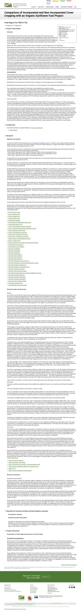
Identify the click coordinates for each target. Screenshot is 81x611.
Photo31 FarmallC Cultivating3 (17, 279)
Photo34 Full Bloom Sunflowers (17, 265)
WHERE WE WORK (50, 7)
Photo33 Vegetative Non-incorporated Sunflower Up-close (24, 273)
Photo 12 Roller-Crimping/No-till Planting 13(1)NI (22, 228)
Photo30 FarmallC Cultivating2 (17, 277)
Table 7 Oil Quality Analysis (15, 460)
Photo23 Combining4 (14, 253)
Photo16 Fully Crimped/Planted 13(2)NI (19, 238)
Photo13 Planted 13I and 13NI (16, 230)
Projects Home (7, 587)
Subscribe (45, 576)
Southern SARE (33, 591)
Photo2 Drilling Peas (14, 218)
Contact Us (50, 593)
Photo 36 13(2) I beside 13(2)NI (17, 281)
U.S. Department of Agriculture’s (11, 604)
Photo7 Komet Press (14, 212)
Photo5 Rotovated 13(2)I (15, 283)
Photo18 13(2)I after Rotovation (17, 271)
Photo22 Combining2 (14, 250)
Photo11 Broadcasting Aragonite (17, 232)
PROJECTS (33, 7)
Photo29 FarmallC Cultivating (16, 275)
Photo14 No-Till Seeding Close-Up (18, 234)
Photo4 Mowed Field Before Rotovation (19, 222)
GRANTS (57, 7)
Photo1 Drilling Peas (14, 216)
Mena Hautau (13, 130)
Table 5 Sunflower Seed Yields (16, 462)
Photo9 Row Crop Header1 (15, 244)
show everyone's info (37, 128)
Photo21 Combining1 (14, 248)
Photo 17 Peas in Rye (14, 240)
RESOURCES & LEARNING (66, 7)
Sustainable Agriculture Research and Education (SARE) (24, 603)
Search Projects (7, 588)
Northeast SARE (33, 589)
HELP (75, 7)
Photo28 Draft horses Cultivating (17, 285)
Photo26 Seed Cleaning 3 (15, 259)
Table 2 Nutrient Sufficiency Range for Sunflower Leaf (23, 466)
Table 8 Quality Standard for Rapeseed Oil (20, 470)
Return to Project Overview (69, 565)
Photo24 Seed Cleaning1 (15, 255)
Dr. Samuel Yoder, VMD (63, 37)
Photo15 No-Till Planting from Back (18, 236)
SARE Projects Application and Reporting (12, 591)
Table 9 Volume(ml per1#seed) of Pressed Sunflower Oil (24, 464)
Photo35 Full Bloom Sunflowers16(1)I (18, 267)
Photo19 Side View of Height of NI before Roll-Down (23, 242)
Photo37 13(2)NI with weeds (16, 269)
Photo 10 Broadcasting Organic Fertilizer (19, 226)
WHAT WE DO (41, 7)
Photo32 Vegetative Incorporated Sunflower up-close (23, 263)
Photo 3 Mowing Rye (14, 214)
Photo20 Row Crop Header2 (16, 246)
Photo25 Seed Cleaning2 (15, 257)
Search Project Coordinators (10, 589)
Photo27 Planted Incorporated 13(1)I (18, 261)
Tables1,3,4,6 (12, 468)
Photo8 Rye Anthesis (14, 220)
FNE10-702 (65, 26)
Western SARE (33, 592)
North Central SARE (34, 588)
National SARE (33, 587)
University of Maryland (56, 603)
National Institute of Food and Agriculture (25, 604)
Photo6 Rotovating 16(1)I (15, 224)
